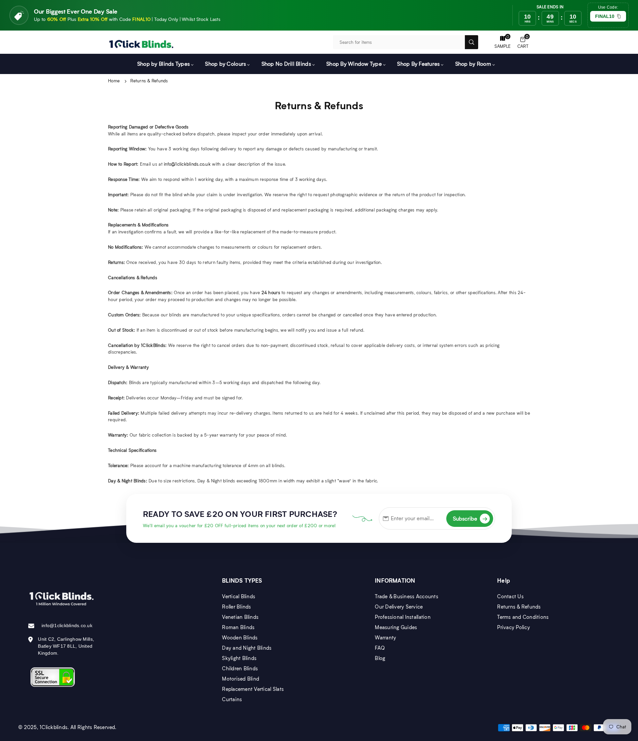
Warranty (385, 637)
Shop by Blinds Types (163, 63)
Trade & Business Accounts (406, 596)
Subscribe (470, 518)
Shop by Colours (225, 63)
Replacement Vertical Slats (253, 689)
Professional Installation (403, 617)
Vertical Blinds (238, 596)
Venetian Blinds (240, 617)
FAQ (380, 648)
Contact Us (510, 596)
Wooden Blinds (240, 637)
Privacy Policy (513, 627)
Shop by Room (473, 63)
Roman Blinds (238, 627)
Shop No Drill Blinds (286, 63)
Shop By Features (418, 63)
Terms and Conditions (523, 617)
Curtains (232, 699)
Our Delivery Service (399, 607)
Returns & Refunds (519, 607)
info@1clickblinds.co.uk (187, 164)
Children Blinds (240, 668)
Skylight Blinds (239, 658)
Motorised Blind (240, 679)
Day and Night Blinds (246, 648)
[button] (523, 42)
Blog (380, 658)
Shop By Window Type (354, 63)
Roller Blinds (236, 607)
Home (114, 80)
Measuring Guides (396, 627)
